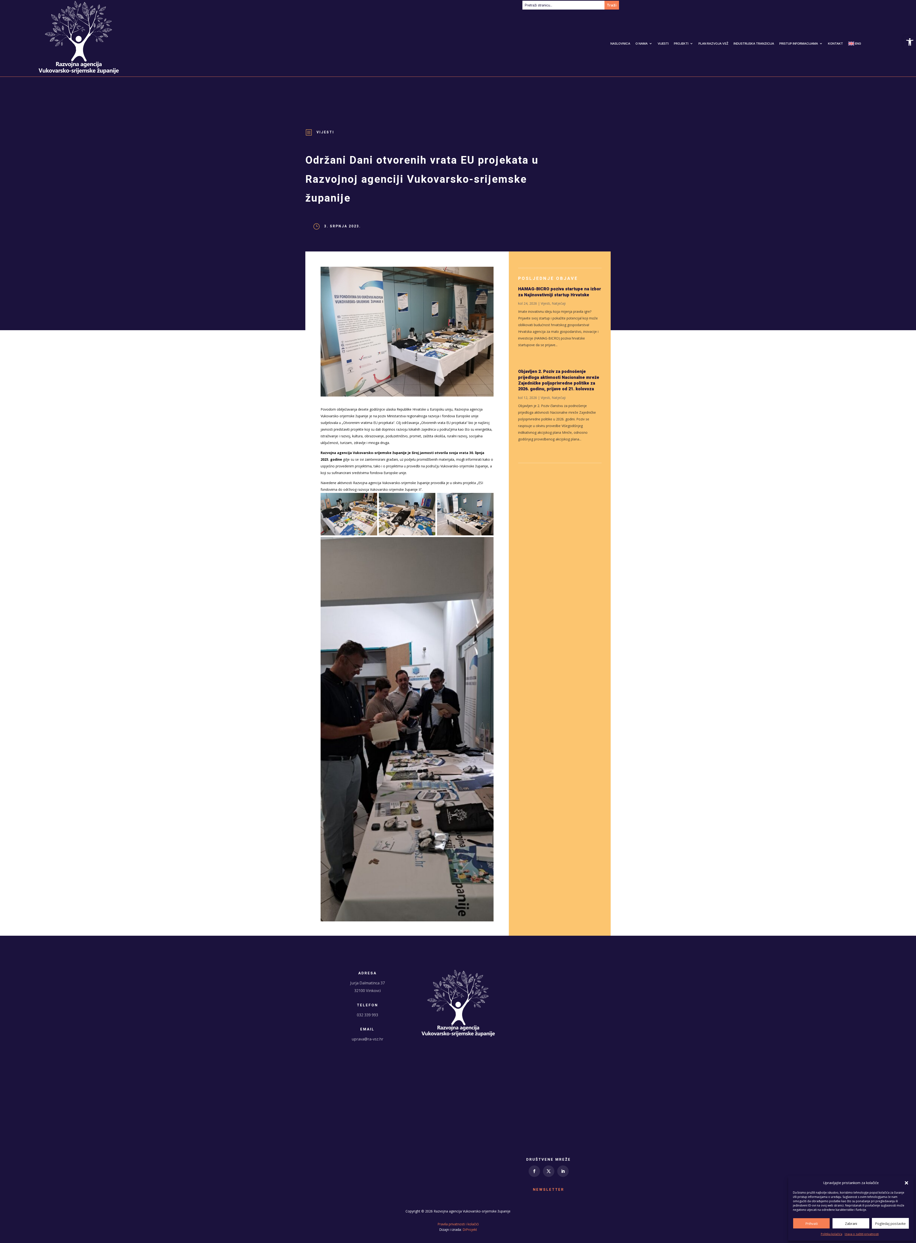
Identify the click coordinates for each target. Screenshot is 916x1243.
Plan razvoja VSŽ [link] (713, 43)
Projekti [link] (681, 43)
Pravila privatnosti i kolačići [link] (458, 1224)
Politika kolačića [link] (831, 1234)
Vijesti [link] (663, 43)
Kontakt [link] (835, 43)
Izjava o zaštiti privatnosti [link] (862, 1234)
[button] (906, 1182)
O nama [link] (641, 43)
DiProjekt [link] (470, 1229)
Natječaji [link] (559, 303)
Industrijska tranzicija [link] (754, 43)
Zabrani (851, 1223)
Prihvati (811, 1223)
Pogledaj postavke (890, 1223)
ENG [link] (857, 43)
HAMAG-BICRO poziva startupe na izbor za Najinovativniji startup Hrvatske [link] (559, 292)
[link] (910, 42)
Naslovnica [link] (620, 43)
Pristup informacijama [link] (798, 43)
